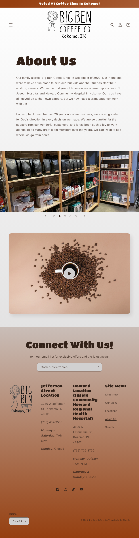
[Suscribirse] (98, 367)
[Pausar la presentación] (94, 216)
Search (109, 427)
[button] (11, 25)
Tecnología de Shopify (119, 520)
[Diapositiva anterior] (45, 216)
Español (17, 521)
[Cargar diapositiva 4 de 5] (70, 216)
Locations (111, 410)
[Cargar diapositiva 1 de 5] (54, 216)
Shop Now (111, 394)
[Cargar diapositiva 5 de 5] (76, 216)
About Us (111, 419)
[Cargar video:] (69, 273)
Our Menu (111, 402)
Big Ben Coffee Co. (98, 520)
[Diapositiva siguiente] (85, 216)
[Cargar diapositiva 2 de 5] (59, 216)
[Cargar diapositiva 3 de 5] (65, 216)
